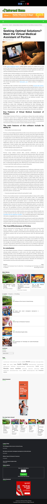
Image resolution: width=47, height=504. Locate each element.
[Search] (43, 22)
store (37, 370)
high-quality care (24, 81)
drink (8, 364)
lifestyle (6, 368)
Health (10, 25)
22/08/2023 (39, 287)
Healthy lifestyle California (30, 366)
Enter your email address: (23, 472)
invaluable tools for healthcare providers (12, 214)
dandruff (23, 361)
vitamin (5, 372)
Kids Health (41, 366)
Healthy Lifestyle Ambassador (21, 366)
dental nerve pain (33, 361)
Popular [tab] (10, 294)
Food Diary (11, 364)
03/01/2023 (11, 39)
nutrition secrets (30, 368)
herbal (37, 366)
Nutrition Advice (24, 368)
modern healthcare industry (13, 66)
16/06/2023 (40, 435)
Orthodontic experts (6, 370)
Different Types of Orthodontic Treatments (21, 321)
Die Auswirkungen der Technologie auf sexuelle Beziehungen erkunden (41, 429)
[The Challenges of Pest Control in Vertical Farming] (9, 278)
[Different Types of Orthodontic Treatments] (7, 321)
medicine (12, 368)
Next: (34, 266)
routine (24, 370)
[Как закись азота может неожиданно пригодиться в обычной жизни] (23, 278)
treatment (41, 370)
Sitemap (29, 500)
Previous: (13, 266)
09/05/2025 (10, 288)
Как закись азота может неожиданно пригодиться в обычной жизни (17, 451)
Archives (4, 350)
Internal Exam (5, 25)
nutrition (18, 368)
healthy (25, 364)
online (42, 368)
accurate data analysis (38, 85)
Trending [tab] (16, 294)
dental (28, 361)
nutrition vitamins (36, 368)
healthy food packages (40, 364)
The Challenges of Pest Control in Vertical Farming (9, 286)
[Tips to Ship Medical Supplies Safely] (38, 278)
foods (15, 364)
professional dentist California (14, 370)
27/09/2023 (23, 431)
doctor (4, 364)
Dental (14, 320)
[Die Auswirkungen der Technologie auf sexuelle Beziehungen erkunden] (7, 341)
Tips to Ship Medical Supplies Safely (20, 331)
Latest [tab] (5, 294)
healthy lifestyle (13, 366)
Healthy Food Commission (32, 364)
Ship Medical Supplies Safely (31, 370)
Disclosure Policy (24, 500)
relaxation (20, 370)
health (19, 364)
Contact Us (18, 500)
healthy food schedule (6, 366)
